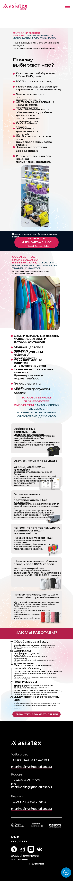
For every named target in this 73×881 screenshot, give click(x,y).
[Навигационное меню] (67, 6)
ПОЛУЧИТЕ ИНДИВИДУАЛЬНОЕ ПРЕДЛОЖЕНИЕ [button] (37, 242)
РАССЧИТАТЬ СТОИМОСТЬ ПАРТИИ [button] (36, 714)
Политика (36, 863)
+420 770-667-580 (28, 802)
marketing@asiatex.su (31, 767)
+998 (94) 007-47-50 (30, 760)
